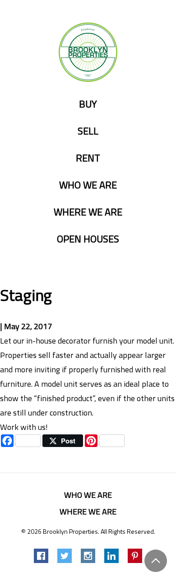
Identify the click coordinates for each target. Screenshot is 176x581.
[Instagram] (88, 556)
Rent (88, 158)
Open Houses (88, 239)
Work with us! (24, 427)
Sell (88, 131)
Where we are (88, 212)
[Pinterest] (135, 556)
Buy (88, 104)
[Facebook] (41, 556)
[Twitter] (64, 556)
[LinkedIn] (111, 556)
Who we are (88, 185)
